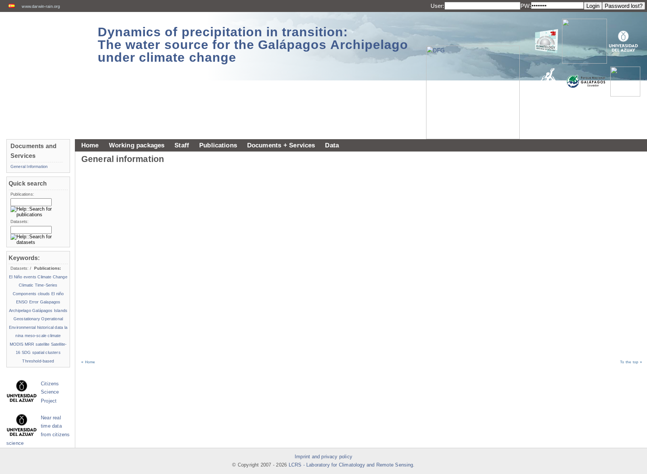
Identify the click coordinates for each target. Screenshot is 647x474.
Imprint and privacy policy (323, 456)
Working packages (137, 145)
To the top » (631, 362)
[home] (45, 41)
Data (332, 145)
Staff (181, 145)
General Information (29, 166)
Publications (218, 145)
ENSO (22, 302)
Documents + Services (281, 145)
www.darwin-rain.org (41, 6)
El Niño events (22, 277)
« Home (88, 362)
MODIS (17, 344)
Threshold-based (38, 361)
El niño (57, 293)
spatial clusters (46, 352)
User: (437, 6)
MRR (29, 344)
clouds (44, 293)
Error (34, 302)
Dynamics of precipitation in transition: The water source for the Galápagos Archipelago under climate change (253, 44)
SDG (26, 352)
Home (90, 145)
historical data (50, 327)
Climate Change (52, 277)
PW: (525, 6)
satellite (42, 344)
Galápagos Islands (49, 310)
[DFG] (476, 75)
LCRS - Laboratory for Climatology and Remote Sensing (351, 465)
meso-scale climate (43, 335)
